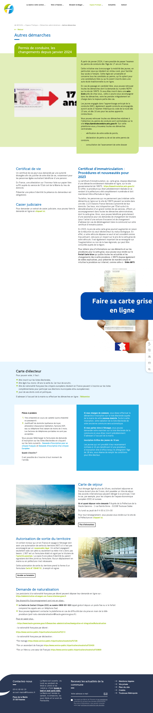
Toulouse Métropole (128, 693)
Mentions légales (126, 681)
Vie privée (123, 684)
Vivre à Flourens (56, 5)
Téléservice (85, 397)
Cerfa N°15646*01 (34, 569)
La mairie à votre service (35, 5)
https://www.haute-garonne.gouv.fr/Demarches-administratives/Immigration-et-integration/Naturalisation (61, 624)
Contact (124, 5)
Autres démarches (69, 25)
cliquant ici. (40, 211)
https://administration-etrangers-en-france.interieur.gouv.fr (41, 596)
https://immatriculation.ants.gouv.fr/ (119, 187)
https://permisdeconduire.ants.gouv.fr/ (101, 124)
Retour (20, 29)
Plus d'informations (87, 525)
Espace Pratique (95, 5)
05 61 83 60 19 (19, 690)
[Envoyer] (105, 694)
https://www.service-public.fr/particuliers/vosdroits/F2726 (52, 641)
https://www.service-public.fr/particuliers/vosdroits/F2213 (40, 632)
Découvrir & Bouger (75, 5)
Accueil (20, 25)
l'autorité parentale (24, 556)
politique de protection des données (92, 705)
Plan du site (124, 687)
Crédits (122, 690)
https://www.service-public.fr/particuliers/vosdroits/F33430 (69, 646)
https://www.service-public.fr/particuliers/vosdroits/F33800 (76, 650)
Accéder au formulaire (25, 575)
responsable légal (41, 548)
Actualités (112, 5)
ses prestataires (102, 699)
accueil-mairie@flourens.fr (24, 693)
